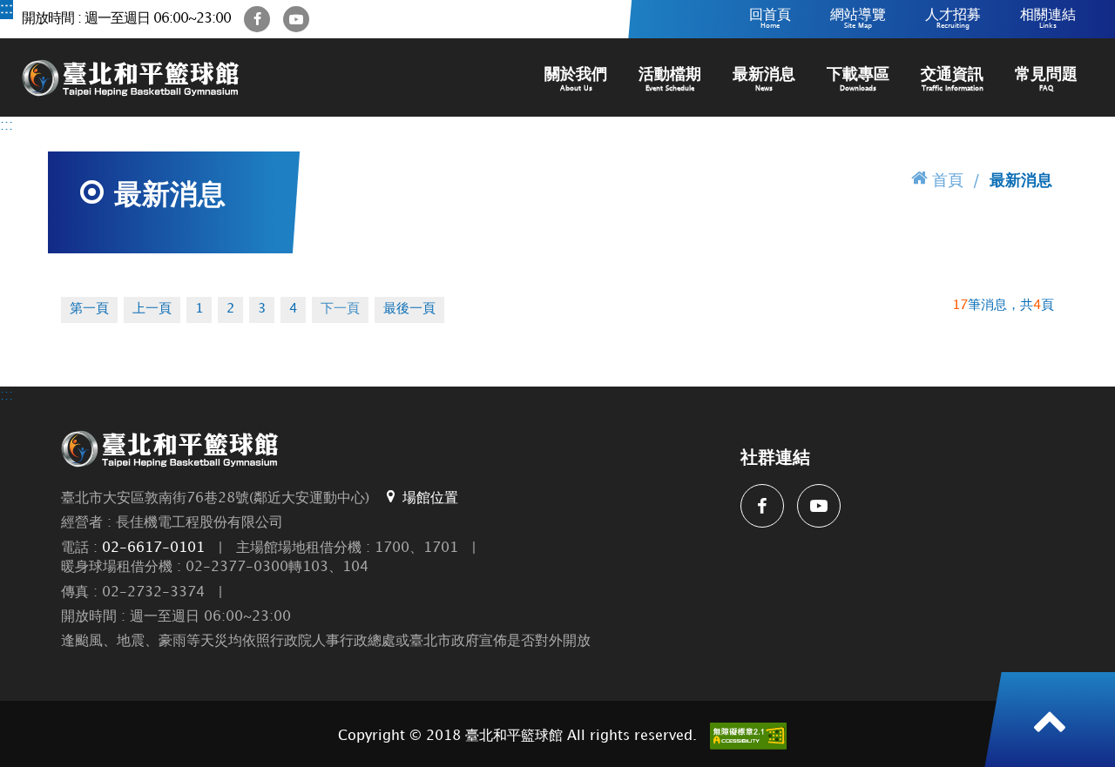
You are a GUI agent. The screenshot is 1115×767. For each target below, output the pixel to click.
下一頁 (340, 309)
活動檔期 (670, 79)
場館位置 (430, 498)
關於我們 (575, 79)
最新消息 (764, 79)
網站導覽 (858, 19)
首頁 (947, 180)
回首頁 (770, 19)
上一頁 (152, 309)
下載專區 (858, 79)
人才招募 (953, 19)
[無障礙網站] (748, 736)
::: (6, 9)
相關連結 (1048, 19)
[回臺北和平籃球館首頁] (131, 77)
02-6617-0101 (153, 548)
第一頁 (89, 309)
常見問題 (1046, 79)
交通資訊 (952, 79)
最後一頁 (409, 309)
